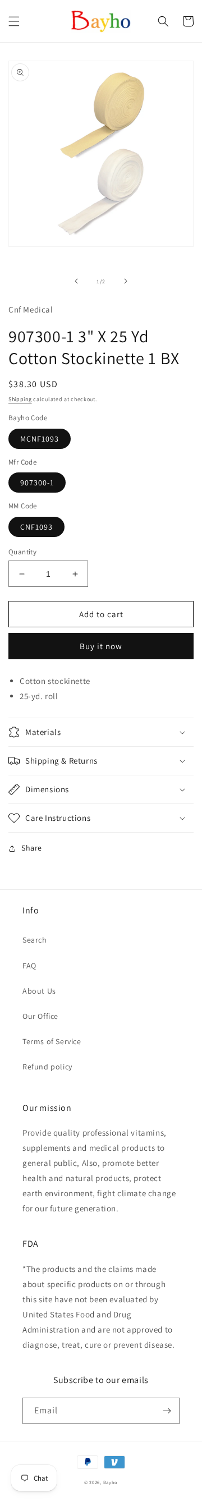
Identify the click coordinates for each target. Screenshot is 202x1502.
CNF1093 (36, 527)
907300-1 (37, 482)
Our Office (40, 1016)
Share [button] (31, 848)
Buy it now (101, 646)
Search (34, 940)
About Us (39, 991)
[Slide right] (125, 281)
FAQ (29, 966)
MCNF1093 (39, 439)
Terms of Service (51, 1041)
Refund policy (47, 1067)
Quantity (22, 552)
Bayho (110, 1482)
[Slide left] (76, 281)
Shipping (20, 399)
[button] (14, 21)
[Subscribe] (166, 1411)
